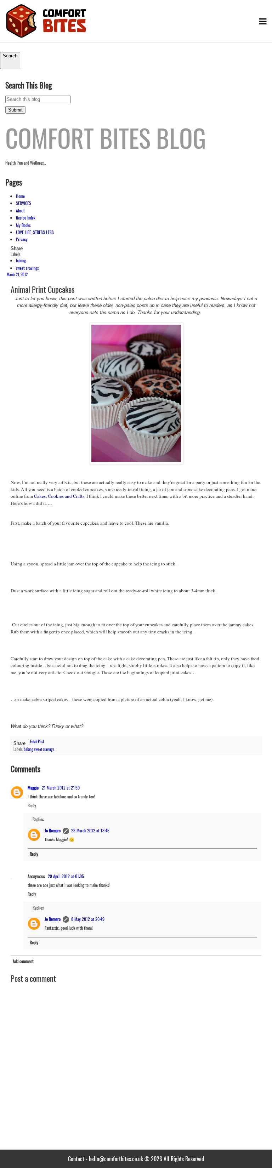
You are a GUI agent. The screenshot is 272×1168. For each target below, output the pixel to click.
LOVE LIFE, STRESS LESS (35, 232)
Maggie (33, 788)
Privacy (22, 239)
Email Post (37, 742)
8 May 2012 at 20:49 (87, 919)
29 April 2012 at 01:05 (66, 876)
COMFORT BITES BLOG (105, 137)
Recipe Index (25, 218)
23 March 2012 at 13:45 (90, 830)
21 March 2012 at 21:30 (61, 788)
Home (20, 196)
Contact (76, 1159)
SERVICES (23, 203)
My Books (23, 225)
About (20, 210)
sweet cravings (27, 268)
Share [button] (17, 248)
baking (21, 260)
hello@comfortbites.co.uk (116, 1159)
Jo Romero (53, 830)
